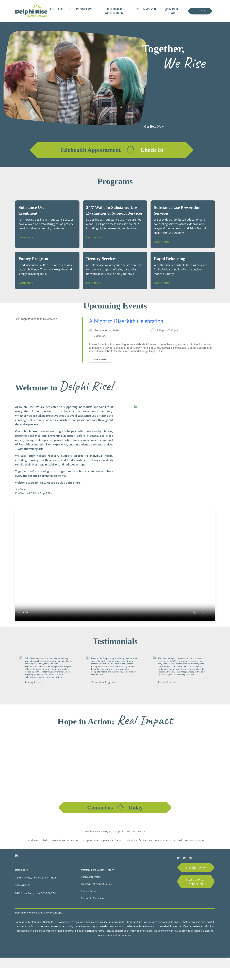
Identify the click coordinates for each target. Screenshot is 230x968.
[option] (48, 672)
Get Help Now (196, 867)
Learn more (26, 237)
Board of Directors (91, 876)
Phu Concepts (55, 912)
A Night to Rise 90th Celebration (126, 321)
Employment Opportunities (96, 884)
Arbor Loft (100, 336)
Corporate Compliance (93, 898)
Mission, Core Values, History (97, 869)
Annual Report (89, 891)
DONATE (200, 11)
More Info (100, 359)
